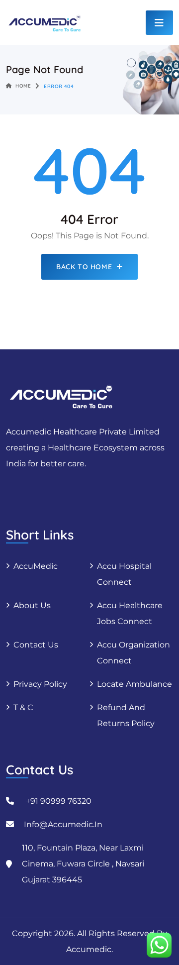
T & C (23, 707)
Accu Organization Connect (133, 652)
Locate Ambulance (134, 684)
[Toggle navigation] (159, 22)
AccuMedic (35, 566)
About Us (32, 605)
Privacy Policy (40, 684)
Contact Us (35, 644)
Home (23, 86)
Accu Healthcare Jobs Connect (130, 613)
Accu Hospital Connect (124, 574)
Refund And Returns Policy (126, 715)
